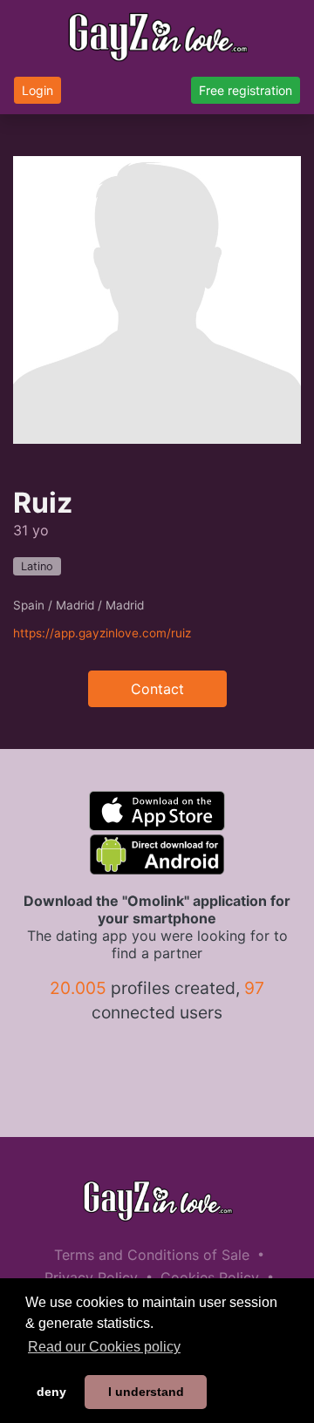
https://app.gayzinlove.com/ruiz (102, 633)
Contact (157, 689)
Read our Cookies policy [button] (104, 1346)
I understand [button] (146, 1392)
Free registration (245, 90)
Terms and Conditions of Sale (151, 1254)
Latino (37, 566)
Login (37, 90)
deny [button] (51, 1392)
